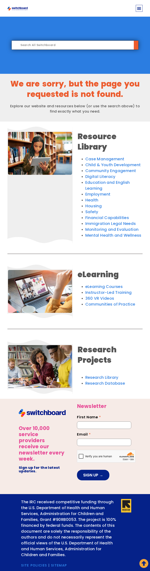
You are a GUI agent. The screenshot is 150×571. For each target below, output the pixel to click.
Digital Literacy (100, 176)
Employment (98, 194)
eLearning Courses (104, 286)
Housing (93, 206)
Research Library (102, 377)
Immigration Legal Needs (110, 223)
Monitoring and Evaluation (112, 229)
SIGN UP (91, 475)
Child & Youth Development (113, 165)
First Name (89, 417)
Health (91, 200)
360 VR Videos (99, 298)
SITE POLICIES (34, 565)
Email (84, 435)
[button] (139, 8)
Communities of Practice (110, 304)
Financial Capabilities (107, 217)
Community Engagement (110, 170)
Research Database (105, 383)
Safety (91, 212)
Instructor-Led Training (108, 292)
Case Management (104, 159)
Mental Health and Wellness (113, 235)
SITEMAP (59, 565)
